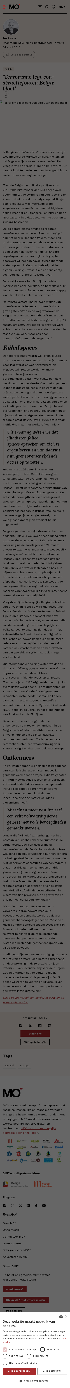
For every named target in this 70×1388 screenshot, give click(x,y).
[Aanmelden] (54, 7)
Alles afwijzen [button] (52, 1371)
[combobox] (61, 1317)
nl (61, 6)
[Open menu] (4, 7)
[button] (35, 1381)
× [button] (66, 1316)
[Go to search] (47, 7)
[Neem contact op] (40, 7)
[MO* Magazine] (14, 6)
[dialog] (35, 1350)
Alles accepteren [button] (19, 1371)
